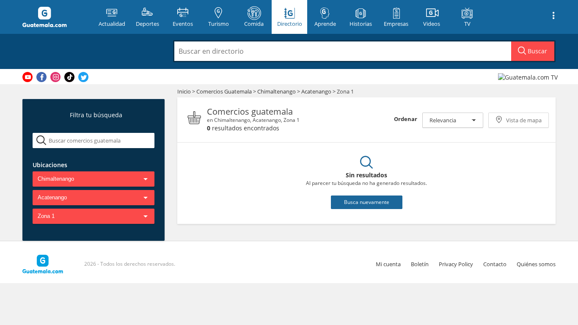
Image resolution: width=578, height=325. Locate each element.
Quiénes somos (536, 264)
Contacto (494, 264)
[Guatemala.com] (55, 17)
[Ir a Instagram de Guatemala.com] (55, 77)
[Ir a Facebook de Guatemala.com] (41, 77)
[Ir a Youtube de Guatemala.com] (27, 77)
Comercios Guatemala (224, 91)
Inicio (184, 91)
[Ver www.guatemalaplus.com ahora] (529, 76)
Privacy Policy (456, 264)
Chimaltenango (276, 91)
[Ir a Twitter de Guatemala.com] (83, 77)
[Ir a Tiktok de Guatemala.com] (69, 77)
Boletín (420, 264)
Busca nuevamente (366, 202)
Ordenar (405, 119)
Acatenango (316, 91)
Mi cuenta (388, 264)
